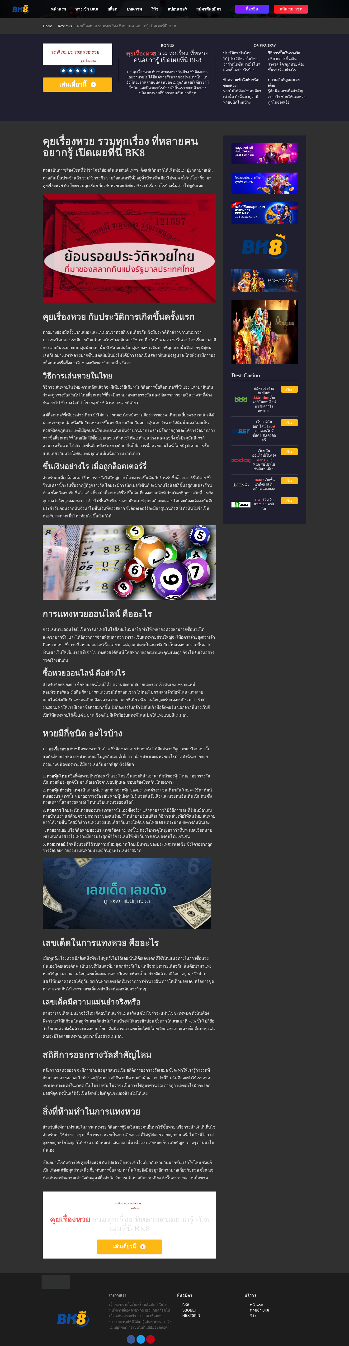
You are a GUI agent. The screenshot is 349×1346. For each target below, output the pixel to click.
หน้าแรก (58, 9)
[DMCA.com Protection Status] (56, 1281)
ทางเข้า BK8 (86, 9)
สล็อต (112, 9)
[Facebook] (131, 1339)
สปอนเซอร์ (177, 9)
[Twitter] (141, 1339)
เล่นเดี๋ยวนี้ (72, 84)
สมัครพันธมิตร (208, 9)
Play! (289, 389)
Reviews (65, 26)
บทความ (134, 9)
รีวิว (154, 9)
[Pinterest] (150, 1339)
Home (48, 26)
